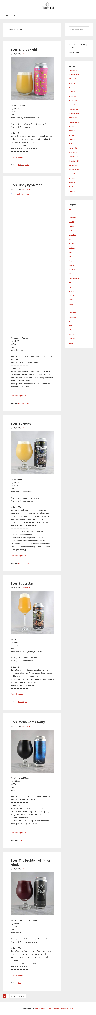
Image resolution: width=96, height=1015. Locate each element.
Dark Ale (71, 226)
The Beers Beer (48, 5)
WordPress (64, 1009)
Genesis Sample (40, 1009)
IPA (26, 702)
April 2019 (72, 139)
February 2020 (73, 100)
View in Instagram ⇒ (18, 157)
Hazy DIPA (25, 165)
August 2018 (72, 174)
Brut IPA (71, 222)
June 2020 (72, 83)
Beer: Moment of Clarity (27, 722)
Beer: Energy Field (23, 49)
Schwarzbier (72, 313)
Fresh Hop (72, 248)
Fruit (70, 252)
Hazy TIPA (72, 269)
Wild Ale (71, 334)
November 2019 (74, 113)
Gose (70, 256)
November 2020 (74, 74)
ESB (70, 239)
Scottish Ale (72, 317)
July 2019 (72, 126)
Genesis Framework (54, 1009)
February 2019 (73, 148)
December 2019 (73, 109)
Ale (70, 209)
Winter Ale (72, 339)
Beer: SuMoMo (20, 423)
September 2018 (74, 170)
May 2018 (71, 187)
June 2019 (72, 131)
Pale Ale (71, 295)
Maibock (71, 291)
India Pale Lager (74, 278)
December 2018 (73, 157)
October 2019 (73, 118)
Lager (70, 287)
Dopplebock (72, 235)
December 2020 (73, 70)
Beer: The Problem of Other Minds (30, 862)
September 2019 (74, 122)
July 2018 (72, 178)
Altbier (71, 213)
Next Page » (21, 996)
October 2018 (73, 165)
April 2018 (72, 191)
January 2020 (73, 105)
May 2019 (71, 135)
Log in (71, 1009)
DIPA (19, 165)
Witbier (71, 343)
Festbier (71, 243)
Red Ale (71, 304)
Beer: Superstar (21, 583)
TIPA (70, 330)
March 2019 (72, 144)
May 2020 (71, 87)
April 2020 (72, 92)
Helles (71, 274)
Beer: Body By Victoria (26, 185)
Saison (71, 308)
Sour (19, 983)
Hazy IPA (21, 702)
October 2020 (73, 79)
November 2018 (74, 161)
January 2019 (73, 152)
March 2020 (72, 96)
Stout (20, 840)
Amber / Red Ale (74, 217)
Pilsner (71, 300)
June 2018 (72, 183)
